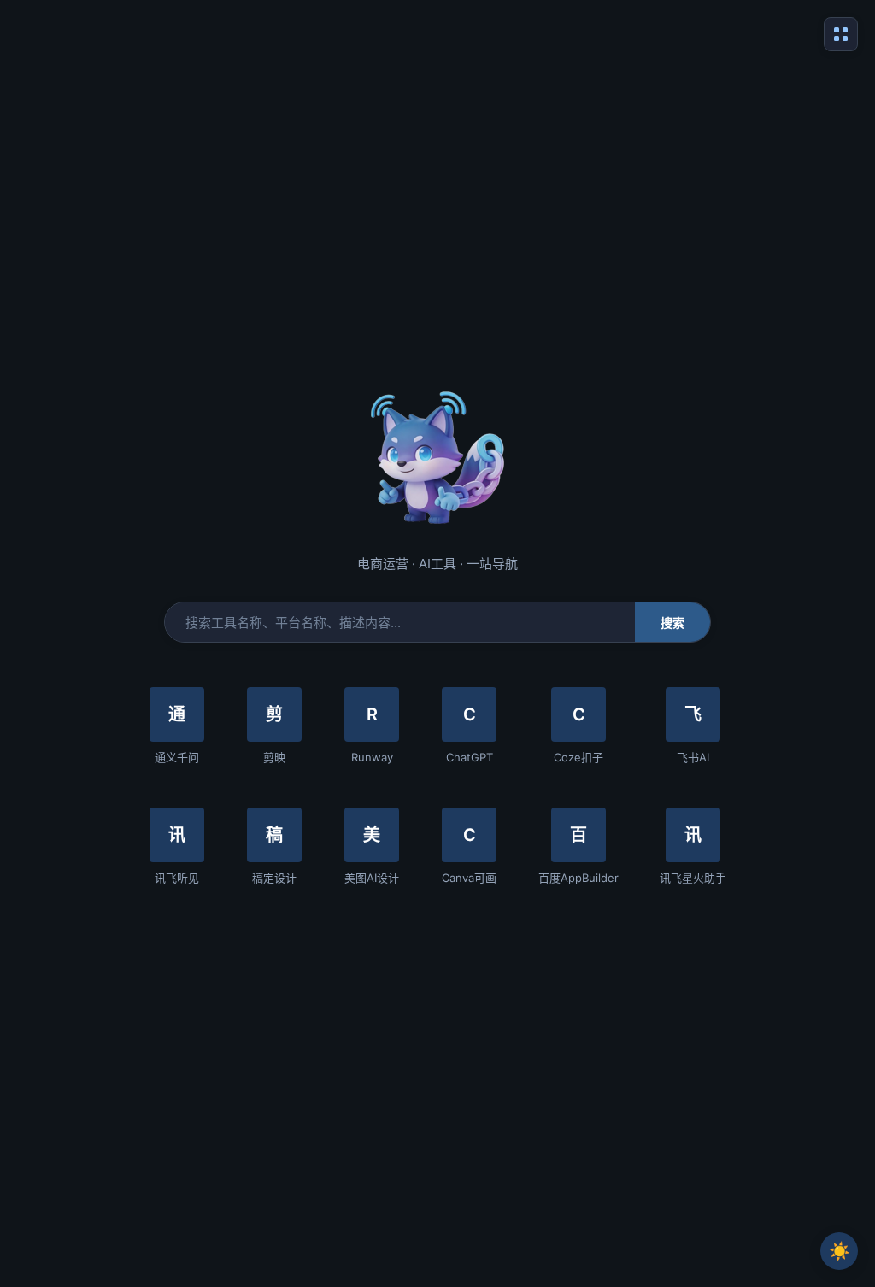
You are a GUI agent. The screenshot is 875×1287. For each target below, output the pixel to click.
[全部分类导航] (841, 34)
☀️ (839, 1251)
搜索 (673, 623)
